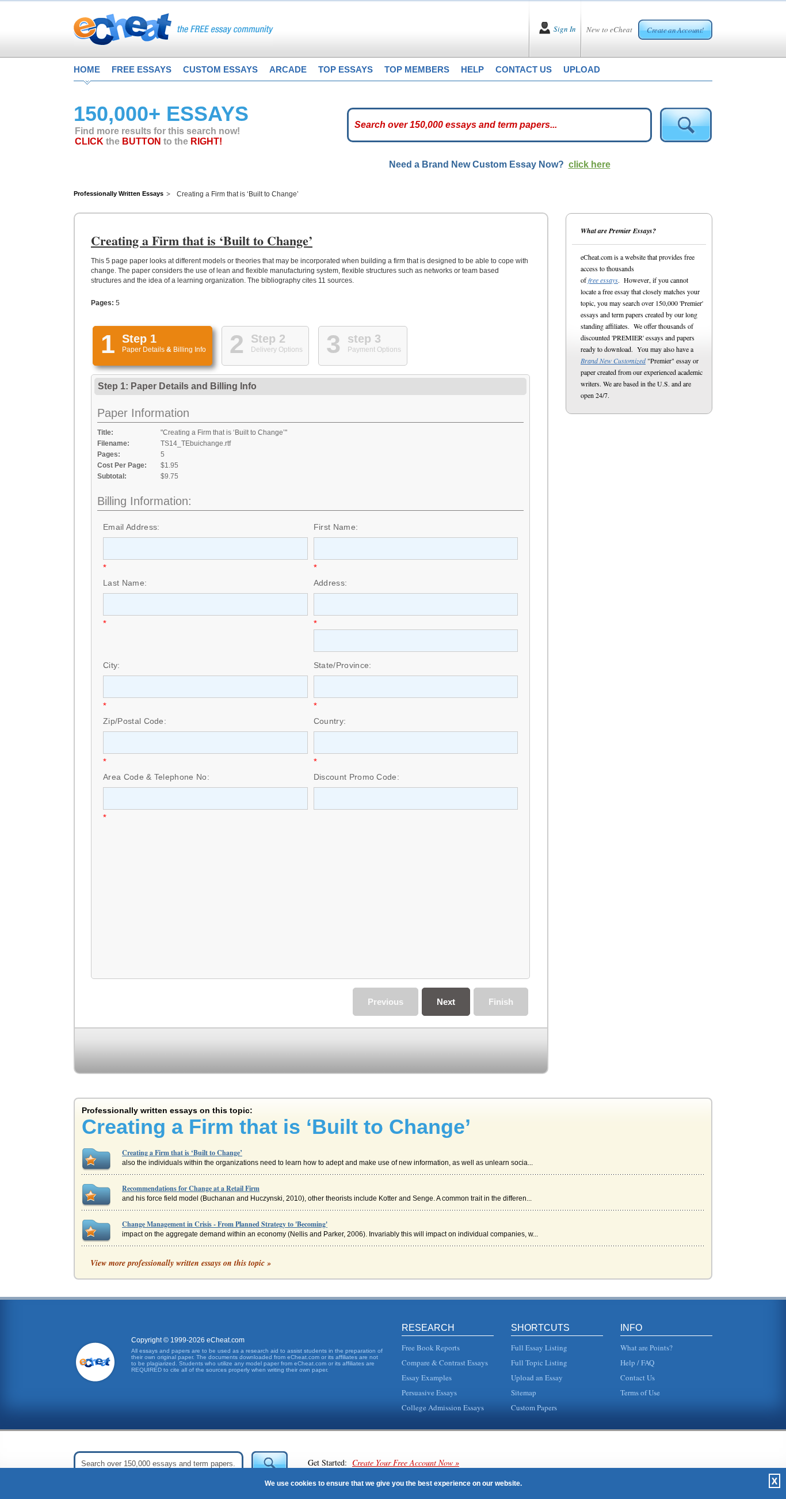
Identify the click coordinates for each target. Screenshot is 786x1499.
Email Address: (131, 527)
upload (581, 69)
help (472, 69)
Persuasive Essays (429, 1392)
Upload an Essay (537, 1377)
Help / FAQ (637, 1362)
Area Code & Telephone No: (156, 776)
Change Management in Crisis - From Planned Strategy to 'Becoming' (224, 1224)
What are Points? (646, 1347)
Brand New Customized (613, 360)
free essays (141, 69)
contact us (523, 69)
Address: (331, 582)
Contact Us (637, 1377)
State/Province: (343, 665)
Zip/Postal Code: (134, 721)
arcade (288, 69)
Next (446, 1002)
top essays (345, 69)
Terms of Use (640, 1392)
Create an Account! (675, 30)
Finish (501, 1002)
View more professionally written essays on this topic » (180, 1263)
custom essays (220, 69)
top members (416, 69)
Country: (330, 721)
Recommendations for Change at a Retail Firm (191, 1188)
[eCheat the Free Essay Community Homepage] (173, 29)
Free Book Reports (431, 1347)
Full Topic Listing (539, 1362)
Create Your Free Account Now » (405, 1462)
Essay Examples (427, 1377)
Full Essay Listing (539, 1347)
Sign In (565, 29)
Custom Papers (534, 1407)
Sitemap (523, 1392)
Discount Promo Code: (356, 776)
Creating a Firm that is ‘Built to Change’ (182, 1153)
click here (589, 164)
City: (111, 665)
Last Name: (125, 582)
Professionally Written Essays (118, 193)
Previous (385, 1002)
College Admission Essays (443, 1407)
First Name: (336, 527)
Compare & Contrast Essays (445, 1362)
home (87, 69)
